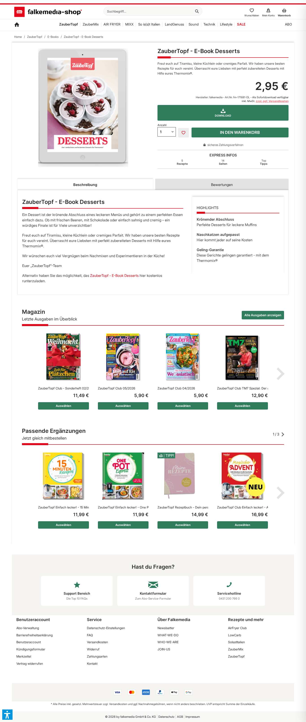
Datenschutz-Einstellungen (106, 628)
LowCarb (234, 635)
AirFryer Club (237, 628)
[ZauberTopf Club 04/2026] (182, 356)
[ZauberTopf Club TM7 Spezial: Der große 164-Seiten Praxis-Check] (242, 356)
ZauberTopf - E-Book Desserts (114, 275)
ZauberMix (235, 649)
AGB (180, 716)
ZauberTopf (236, 656)
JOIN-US (163, 649)
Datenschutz (166, 716)
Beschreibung (85, 184)
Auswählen (63, 406)
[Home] (17, 25)
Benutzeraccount (28, 642)
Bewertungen (222, 184)
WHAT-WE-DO (168, 635)
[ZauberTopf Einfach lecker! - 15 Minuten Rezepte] (63, 476)
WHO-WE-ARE (168, 642)
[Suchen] (197, 11)
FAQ (90, 635)
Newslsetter (165, 628)
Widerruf (93, 649)
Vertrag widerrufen (29, 663)
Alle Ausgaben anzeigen (262, 315)
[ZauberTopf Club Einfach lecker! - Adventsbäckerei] (242, 476)
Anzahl (161, 125)
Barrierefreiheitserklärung (34, 635)
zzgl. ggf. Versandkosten (272, 101)
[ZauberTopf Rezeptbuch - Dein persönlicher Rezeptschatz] (182, 476)
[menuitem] (152, 11)
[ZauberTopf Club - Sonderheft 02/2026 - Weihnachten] (63, 356)
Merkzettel (23, 656)
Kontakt (92, 663)
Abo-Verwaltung (27, 628)
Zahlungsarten (97, 656)
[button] (7, 714)
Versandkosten (97, 642)
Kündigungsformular (30, 649)
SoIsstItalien (236, 642)
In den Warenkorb (240, 132)
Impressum (192, 716)
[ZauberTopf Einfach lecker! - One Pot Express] (123, 476)
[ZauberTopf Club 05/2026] (123, 356)
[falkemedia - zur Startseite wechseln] (48, 12)
